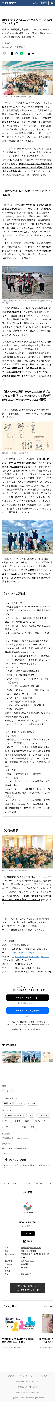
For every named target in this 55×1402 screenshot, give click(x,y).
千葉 (32, 1127)
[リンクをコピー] (34, 53)
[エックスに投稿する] (12, 53)
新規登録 (44, 3)
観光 (27, 1121)
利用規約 (44, 1376)
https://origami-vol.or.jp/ (23, 953)
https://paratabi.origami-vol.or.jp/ (16, 1148)
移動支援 (16, 1121)
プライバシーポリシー (27, 1376)
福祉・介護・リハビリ (13, 1103)
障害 (24, 1127)
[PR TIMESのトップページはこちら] (10, 3)
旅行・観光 (32, 1103)
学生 (6, 1121)
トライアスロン (10, 1127)
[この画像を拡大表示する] (11, 1057)
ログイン (35, 3)
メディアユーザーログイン (27, 997)
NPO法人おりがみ (35, 1183)
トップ (6, 1183)
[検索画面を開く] (52, 3)
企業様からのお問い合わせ (27, 1387)
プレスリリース (19, 1183)
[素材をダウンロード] (29, 53)
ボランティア (43, 1115)
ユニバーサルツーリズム (14, 1115)
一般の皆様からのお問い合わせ (27, 1392)
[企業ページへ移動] (27, 1208)
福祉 (31, 1115)
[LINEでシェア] (21, 53)
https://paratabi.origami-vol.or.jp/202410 (30, 956)
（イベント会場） (22, 1138)
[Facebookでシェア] (17, 53)
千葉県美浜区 (7, 1138)
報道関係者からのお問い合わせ (27, 1381)
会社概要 (11, 1376)
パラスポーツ (39, 1121)
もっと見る (48, 1306)
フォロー (27, 1233)
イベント (8, 1091)
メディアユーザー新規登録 (27, 1010)
